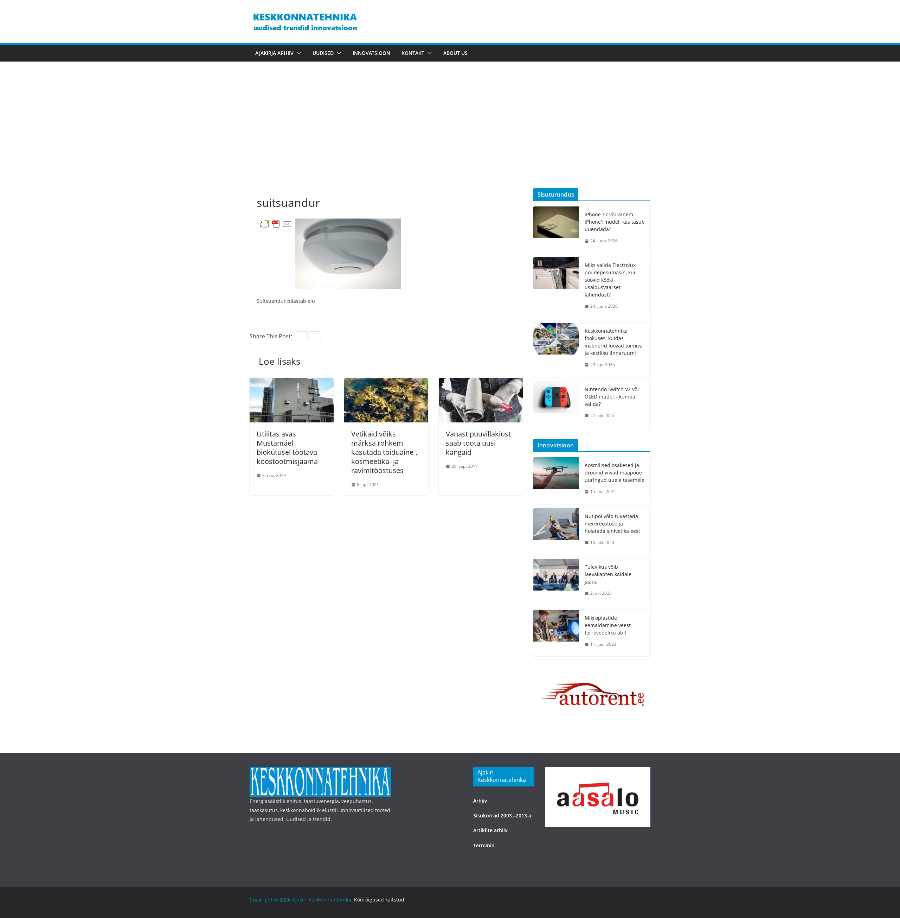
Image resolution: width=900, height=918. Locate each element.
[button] (297, 53)
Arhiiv (480, 800)
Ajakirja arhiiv (274, 53)
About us (455, 53)
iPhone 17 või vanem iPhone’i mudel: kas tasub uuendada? (615, 221)
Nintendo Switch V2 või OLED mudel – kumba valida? (612, 396)
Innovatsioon (371, 53)
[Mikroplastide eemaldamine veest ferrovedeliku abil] (556, 633)
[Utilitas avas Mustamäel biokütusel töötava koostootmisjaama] (292, 383)
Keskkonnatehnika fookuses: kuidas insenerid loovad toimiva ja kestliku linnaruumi (614, 341)
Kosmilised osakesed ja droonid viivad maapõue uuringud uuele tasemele (614, 472)
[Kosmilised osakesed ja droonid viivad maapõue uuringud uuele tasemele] (556, 480)
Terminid (484, 845)
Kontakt (412, 53)
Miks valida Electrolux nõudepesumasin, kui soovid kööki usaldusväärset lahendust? (610, 280)
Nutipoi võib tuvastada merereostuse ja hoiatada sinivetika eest (612, 523)
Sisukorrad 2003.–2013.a (502, 815)
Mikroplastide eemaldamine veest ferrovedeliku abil (608, 625)
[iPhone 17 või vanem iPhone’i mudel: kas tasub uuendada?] (556, 229)
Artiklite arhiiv (490, 830)
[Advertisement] (450, 135)
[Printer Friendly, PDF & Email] (276, 223)
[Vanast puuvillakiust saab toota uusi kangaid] (481, 383)
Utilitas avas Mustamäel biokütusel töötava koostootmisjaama (287, 447)
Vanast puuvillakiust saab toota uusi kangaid (478, 443)
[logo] (320, 771)
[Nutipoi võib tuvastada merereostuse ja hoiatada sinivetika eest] (556, 531)
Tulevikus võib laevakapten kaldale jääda (608, 574)
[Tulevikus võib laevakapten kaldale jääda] (556, 582)
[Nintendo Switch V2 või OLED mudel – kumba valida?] (556, 404)
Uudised (323, 53)
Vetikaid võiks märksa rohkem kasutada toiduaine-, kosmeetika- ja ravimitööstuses (384, 452)
